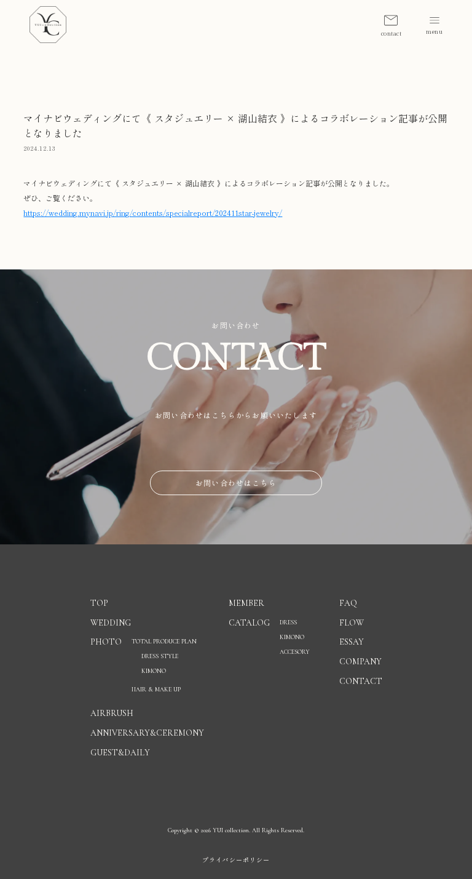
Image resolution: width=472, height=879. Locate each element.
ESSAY (351, 642)
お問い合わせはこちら (236, 482)
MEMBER (246, 603)
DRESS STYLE (159, 656)
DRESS (288, 622)
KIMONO (292, 637)
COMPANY (360, 661)
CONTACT (360, 681)
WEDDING (110, 623)
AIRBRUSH (111, 713)
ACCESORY (295, 652)
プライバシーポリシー (236, 860)
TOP (99, 603)
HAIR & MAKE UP (156, 689)
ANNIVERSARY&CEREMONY (147, 733)
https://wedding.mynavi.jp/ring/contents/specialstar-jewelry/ (152, 212)
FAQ (348, 603)
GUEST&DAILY (120, 752)
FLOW (351, 623)
